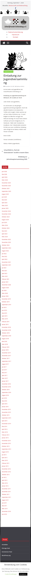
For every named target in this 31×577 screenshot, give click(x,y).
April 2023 (4, 234)
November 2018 (6, 330)
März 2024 (5, 225)
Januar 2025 (5, 208)
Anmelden (5, 544)
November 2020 (6, 285)
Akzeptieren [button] (23, 574)
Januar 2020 (5, 296)
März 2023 (5, 236)
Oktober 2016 (5, 389)
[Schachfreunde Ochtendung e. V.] (15, 11)
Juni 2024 (4, 222)
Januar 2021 (5, 282)
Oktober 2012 (5, 474)
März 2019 (5, 319)
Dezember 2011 (6, 489)
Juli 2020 (4, 290)
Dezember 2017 (6, 353)
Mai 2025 (4, 200)
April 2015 (4, 421)
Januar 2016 (5, 406)
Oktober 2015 (5, 415)
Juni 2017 (4, 370)
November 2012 (6, 472)
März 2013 (5, 460)
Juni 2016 (4, 398)
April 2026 (4, 177)
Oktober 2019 (5, 302)
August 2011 (5, 500)
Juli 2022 (4, 253)
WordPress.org (6, 555)
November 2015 (6, 412)
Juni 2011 (4, 503)
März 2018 (5, 344)
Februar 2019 (5, 321)
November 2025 (6, 185)
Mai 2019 (4, 313)
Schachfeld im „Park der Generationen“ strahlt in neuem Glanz (16, 151)
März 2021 (5, 276)
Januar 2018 (5, 350)
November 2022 (6, 242)
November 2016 (6, 387)
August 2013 (5, 452)
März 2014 (5, 432)
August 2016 (5, 395)
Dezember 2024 (6, 211)
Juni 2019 (4, 310)
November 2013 (6, 443)
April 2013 (4, 457)
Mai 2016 (4, 401)
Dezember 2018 (6, 327)
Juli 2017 (4, 367)
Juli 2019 (4, 307)
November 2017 (6, 355)
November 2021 (6, 262)
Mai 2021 (4, 270)
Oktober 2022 (5, 245)
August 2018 (5, 338)
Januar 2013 (5, 466)
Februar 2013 (5, 463)
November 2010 (6, 511)
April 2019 (4, 316)
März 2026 (5, 180)
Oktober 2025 (5, 188)
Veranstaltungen (8, 71)
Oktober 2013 (5, 446)
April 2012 (4, 480)
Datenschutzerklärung (15, 32)
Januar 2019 (5, 324)
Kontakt (15, 37)
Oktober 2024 (5, 217)
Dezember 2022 (6, 239)
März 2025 (5, 205)
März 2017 (5, 378)
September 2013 (6, 449)
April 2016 (4, 404)
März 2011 (5, 508)
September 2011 (6, 497)
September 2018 (6, 336)
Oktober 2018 (5, 333)
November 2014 (6, 423)
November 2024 (6, 214)
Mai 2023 (4, 231)
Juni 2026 (4, 171)
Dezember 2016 (6, 384)
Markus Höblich (20, 86)
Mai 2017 (4, 372)
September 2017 (6, 361)
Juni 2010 (4, 514)
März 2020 (5, 293)
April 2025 (4, 202)
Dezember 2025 (6, 183)
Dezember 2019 (6, 299)
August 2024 (5, 219)
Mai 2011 (4, 506)
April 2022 (4, 259)
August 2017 (5, 364)
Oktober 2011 (5, 494)
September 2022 (6, 248)
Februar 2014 (5, 435)
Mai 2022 (4, 256)
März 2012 (5, 483)
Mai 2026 (4, 174)
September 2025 (6, 191)
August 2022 (5, 251)
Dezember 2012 (6, 469)
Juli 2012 (4, 477)
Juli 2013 (4, 455)
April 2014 (4, 429)
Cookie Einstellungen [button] (11, 574)
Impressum (15, 35)
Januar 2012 (5, 486)
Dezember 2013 (6, 440)
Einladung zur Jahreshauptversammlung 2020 (17, 158)
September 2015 (6, 418)
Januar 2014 (5, 438)
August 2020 (5, 287)
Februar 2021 (5, 279)
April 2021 (4, 273)
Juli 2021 (4, 268)
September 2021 (6, 265)
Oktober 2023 (5, 228)
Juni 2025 (4, 197)
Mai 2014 (4, 426)
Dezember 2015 (6, 409)
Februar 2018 (5, 347)
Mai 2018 (4, 341)
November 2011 (6, 491)
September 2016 (6, 392)
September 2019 (6, 304)
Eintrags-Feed (6, 548)
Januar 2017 (5, 381)
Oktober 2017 (5, 358)
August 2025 (5, 194)
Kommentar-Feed (7, 552)
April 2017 (4, 375)
